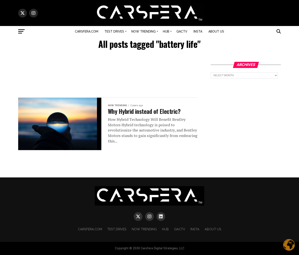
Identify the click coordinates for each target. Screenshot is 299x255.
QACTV (181, 31)
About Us (216, 31)
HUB (166, 31)
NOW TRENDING (143, 31)
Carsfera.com (86, 31)
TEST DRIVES (114, 31)
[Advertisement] (108, 74)
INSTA (197, 31)
